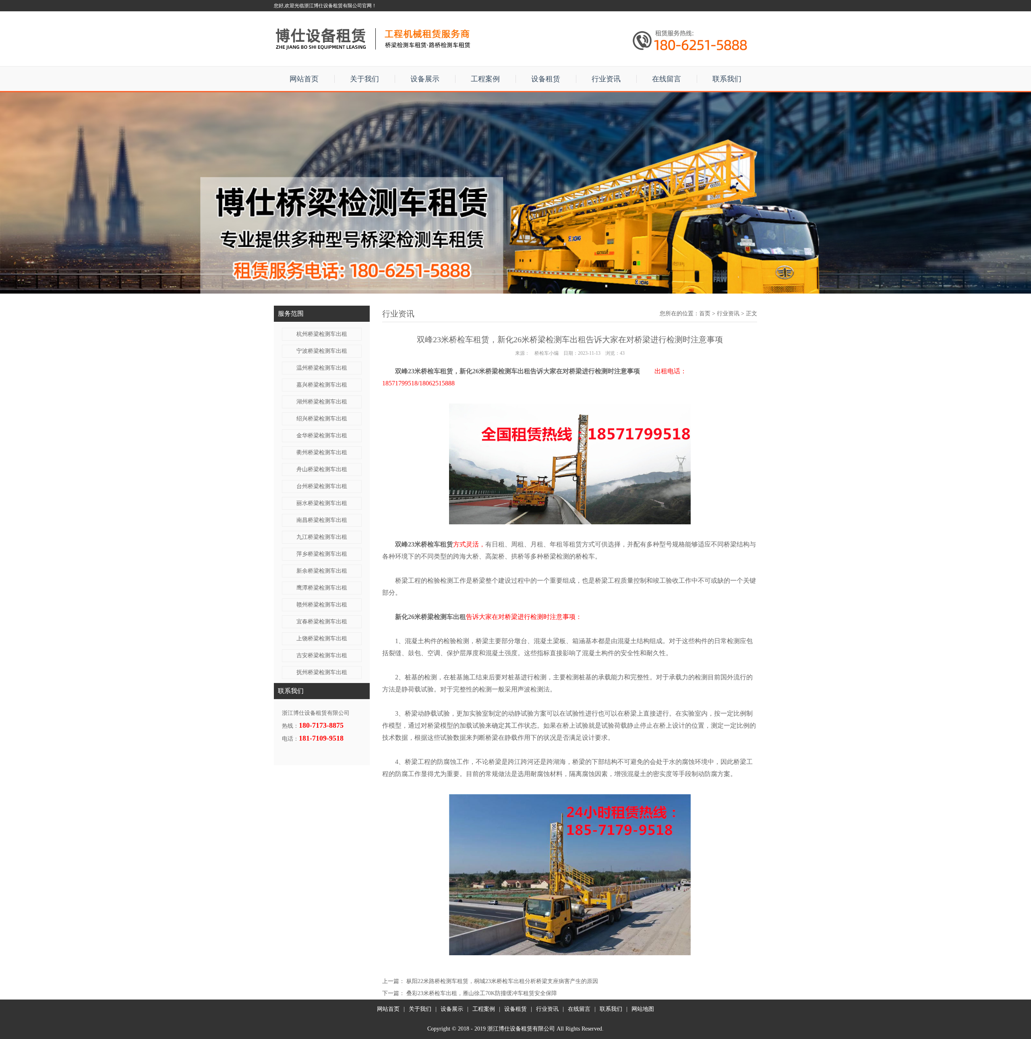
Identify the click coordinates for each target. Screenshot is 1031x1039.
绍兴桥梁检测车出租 (321, 419)
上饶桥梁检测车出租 (321, 638)
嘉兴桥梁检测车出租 (321, 385)
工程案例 (485, 79)
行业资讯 (606, 79)
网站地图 (642, 1009)
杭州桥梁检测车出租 (321, 334)
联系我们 (726, 79)
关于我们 (364, 79)
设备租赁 (545, 79)
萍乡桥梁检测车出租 (321, 554)
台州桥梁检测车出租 (321, 486)
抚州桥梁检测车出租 (321, 672)
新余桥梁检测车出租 (321, 571)
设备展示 (424, 79)
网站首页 (304, 79)
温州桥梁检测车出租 (321, 368)
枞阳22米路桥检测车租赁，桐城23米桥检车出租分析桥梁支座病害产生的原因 (502, 981)
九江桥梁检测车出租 (321, 537)
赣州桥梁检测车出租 (321, 605)
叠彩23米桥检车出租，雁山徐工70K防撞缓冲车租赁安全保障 (481, 993)
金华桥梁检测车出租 (321, 436)
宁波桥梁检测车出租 (321, 351)
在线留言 (666, 79)
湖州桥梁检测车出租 (321, 402)
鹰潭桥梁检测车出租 (321, 588)
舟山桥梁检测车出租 (321, 469)
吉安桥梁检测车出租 (321, 655)
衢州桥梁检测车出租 (321, 452)
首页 (704, 313)
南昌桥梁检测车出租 (321, 520)
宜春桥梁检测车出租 (321, 622)
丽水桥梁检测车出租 (321, 503)
